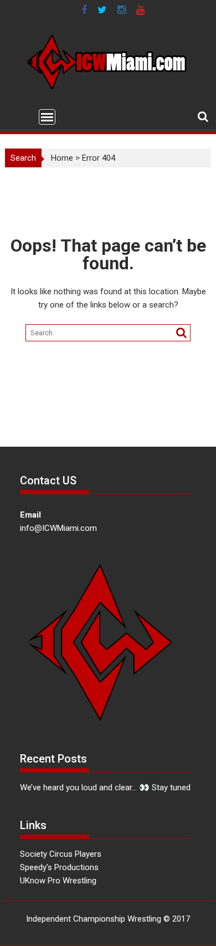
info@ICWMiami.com (58, 528)
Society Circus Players (60, 854)
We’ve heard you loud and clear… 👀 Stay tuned (105, 787)
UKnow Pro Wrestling (58, 881)
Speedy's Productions (59, 867)
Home (62, 158)
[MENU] (47, 117)
